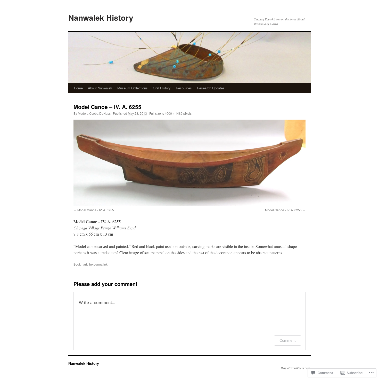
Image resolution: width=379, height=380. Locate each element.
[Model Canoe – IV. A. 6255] (189, 163)
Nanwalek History (100, 17)
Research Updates (211, 88)
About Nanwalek (100, 88)
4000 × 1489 (174, 113)
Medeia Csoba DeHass (94, 113)
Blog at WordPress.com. (296, 368)
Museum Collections (132, 88)
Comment (287, 340)
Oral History (162, 88)
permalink (101, 264)
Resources (184, 88)
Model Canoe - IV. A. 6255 (95, 210)
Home (78, 88)
